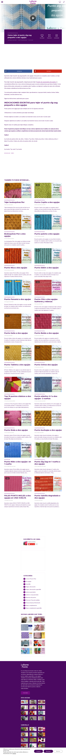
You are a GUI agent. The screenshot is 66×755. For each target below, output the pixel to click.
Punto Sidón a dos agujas (46, 268)
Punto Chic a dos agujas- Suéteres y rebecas (46, 300)
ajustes (14, 753)
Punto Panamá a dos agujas (17, 299)
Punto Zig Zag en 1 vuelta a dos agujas (47, 463)
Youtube (25, 692)
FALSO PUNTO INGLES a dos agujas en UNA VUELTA (17, 497)
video (12, 153)
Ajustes (58, 751)
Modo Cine (49, 37)
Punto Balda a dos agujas (46, 333)
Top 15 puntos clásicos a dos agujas (17, 397)
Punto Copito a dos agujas (47, 202)
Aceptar (38, 751)
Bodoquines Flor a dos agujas (15, 235)
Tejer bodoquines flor (14, 202)
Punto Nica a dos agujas (15, 268)
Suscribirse (56, 37)
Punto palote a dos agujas (46, 234)
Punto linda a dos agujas (16, 430)
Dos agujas (7, 459)
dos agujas (7, 153)
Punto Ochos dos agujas (46, 365)
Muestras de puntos (13, 33)
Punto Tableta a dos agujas (17, 365)
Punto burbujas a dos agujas (48, 430)
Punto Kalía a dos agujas (16, 333)
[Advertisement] (33, 58)
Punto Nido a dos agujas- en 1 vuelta (17, 463)
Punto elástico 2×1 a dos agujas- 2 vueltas (45, 397)
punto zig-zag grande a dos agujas (46, 82)
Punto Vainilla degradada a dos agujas (47, 497)
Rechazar (48, 751)
